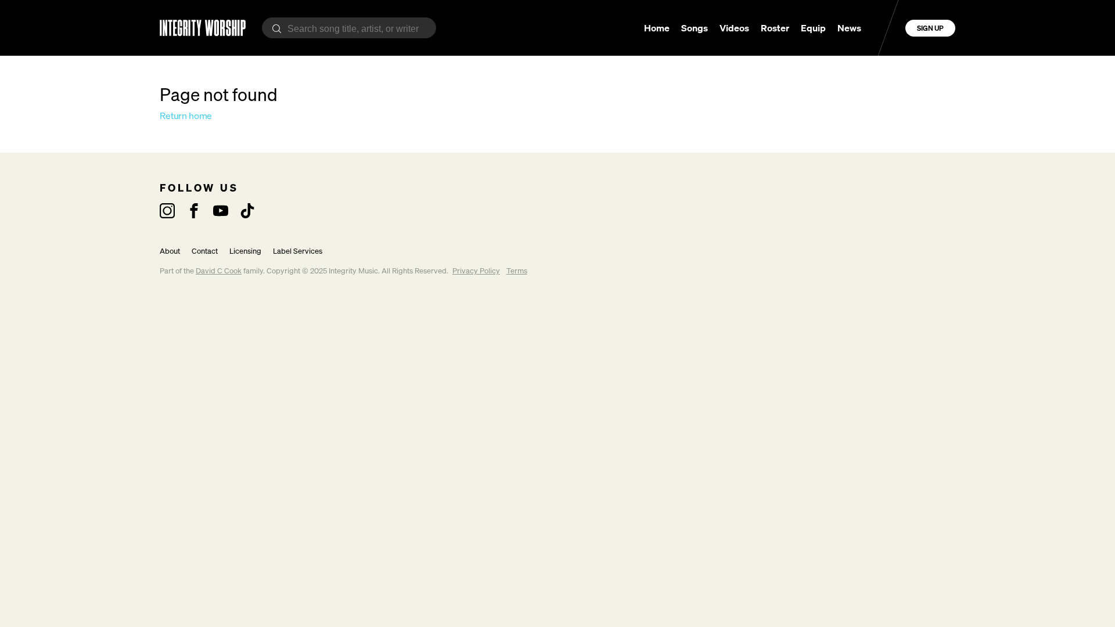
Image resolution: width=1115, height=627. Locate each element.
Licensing (245, 251)
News (849, 27)
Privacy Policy (476, 271)
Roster (775, 27)
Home (657, 27)
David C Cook (219, 271)
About (170, 251)
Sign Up (930, 28)
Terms (516, 271)
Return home (186, 115)
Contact (205, 251)
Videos (734, 27)
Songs (694, 27)
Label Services (297, 251)
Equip (813, 27)
